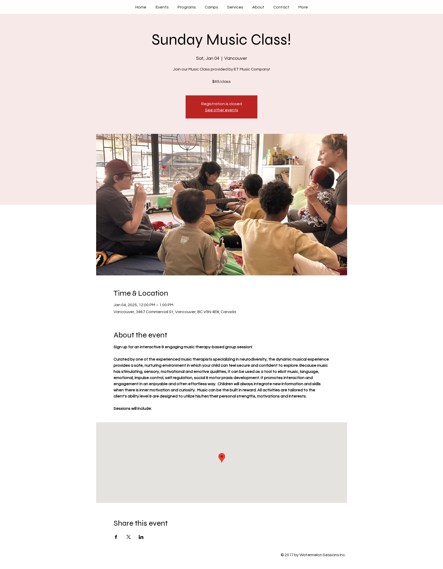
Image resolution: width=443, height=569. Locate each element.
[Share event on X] (128, 537)
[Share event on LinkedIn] (141, 537)
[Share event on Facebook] (116, 537)
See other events (221, 110)
